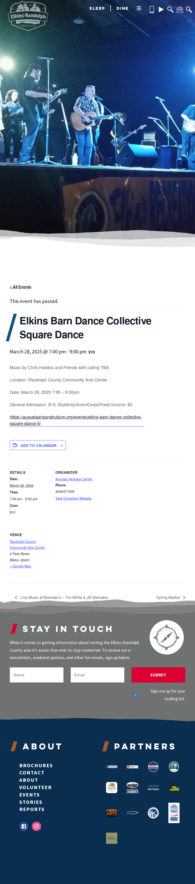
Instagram (36, 826)
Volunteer (35, 787)
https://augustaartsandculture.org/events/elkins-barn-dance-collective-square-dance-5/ (76, 420)
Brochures (36, 765)
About (28, 780)
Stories (31, 802)
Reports (32, 809)
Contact (32, 772)
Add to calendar (39, 445)
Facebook (23, 826)
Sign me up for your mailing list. (168, 694)
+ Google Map (20, 566)
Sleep (97, 8)
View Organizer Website (73, 498)
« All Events (20, 286)
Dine (123, 8)
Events (29, 794)
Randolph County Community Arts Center (27, 544)
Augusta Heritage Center (74, 479)
